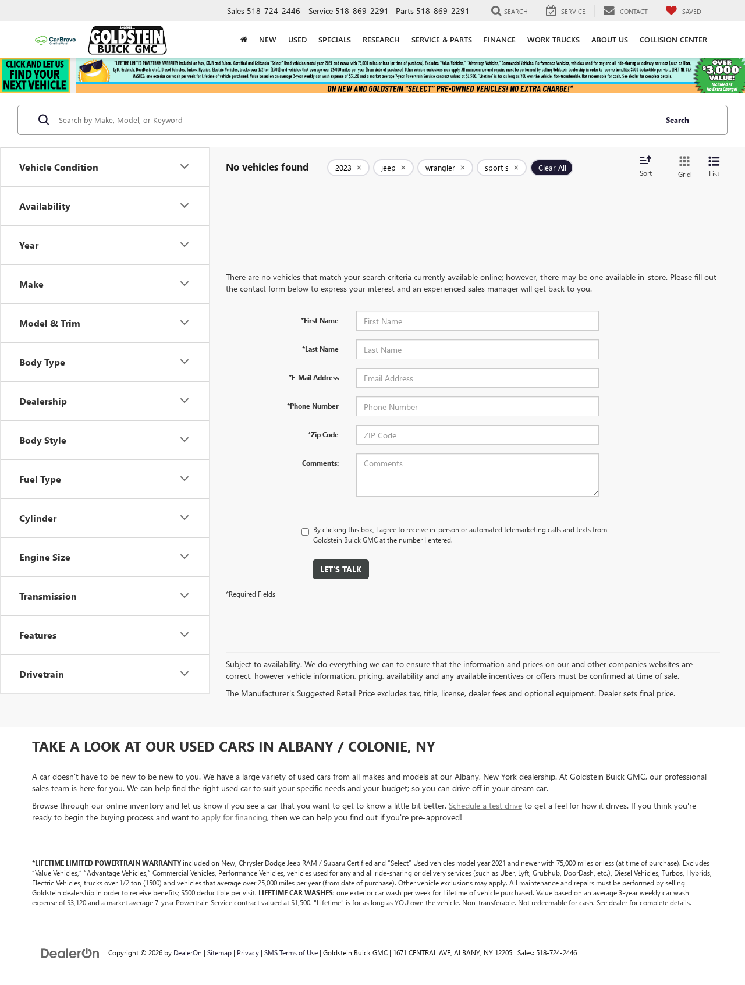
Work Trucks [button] (553, 39)
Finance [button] (500, 39)
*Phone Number (313, 405)
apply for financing (234, 817)
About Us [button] (609, 39)
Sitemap (219, 952)
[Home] (244, 39)
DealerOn (187, 952)
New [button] (267, 39)
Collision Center (673, 39)
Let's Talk (340, 569)
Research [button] (381, 39)
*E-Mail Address (314, 377)
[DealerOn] (70, 952)
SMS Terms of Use (291, 952)
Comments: (320, 462)
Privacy (248, 952)
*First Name (320, 320)
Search (677, 120)
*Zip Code (323, 434)
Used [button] (297, 39)
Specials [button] (334, 39)
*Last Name (320, 348)
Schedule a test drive (485, 805)
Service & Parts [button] (441, 39)
